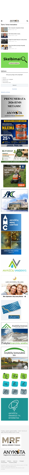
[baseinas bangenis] (11, 310)
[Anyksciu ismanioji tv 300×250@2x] (14, 409)
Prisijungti (21, 461)
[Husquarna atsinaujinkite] (14, 175)
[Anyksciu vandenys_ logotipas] (14, 264)
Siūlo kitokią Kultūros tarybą (14, 33)
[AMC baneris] (11, 234)
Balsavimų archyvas (5, 92)
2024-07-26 (11, 29)
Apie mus (15, 461)
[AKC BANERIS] (14, 200)
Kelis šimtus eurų (7, 82)
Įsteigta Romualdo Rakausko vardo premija (17, 39)
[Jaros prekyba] (14, 133)
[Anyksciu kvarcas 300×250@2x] (14, 333)
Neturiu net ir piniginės (8, 79)
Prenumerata (4, 462)
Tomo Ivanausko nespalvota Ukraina (16, 27)
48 (16, 35)
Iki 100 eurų (5, 80)
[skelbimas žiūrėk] (14, 60)
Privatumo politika (13, 462)
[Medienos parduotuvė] (14, 155)
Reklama (9, 461)
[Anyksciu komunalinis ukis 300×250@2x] (14, 358)
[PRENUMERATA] (14, 106)
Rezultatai (14, 89)
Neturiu (4, 77)
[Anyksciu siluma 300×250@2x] (14, 286)
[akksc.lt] (14, 383)
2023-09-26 (11, 35)
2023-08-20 (11, 41)
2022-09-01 (11, 48)
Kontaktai (3, 461)
